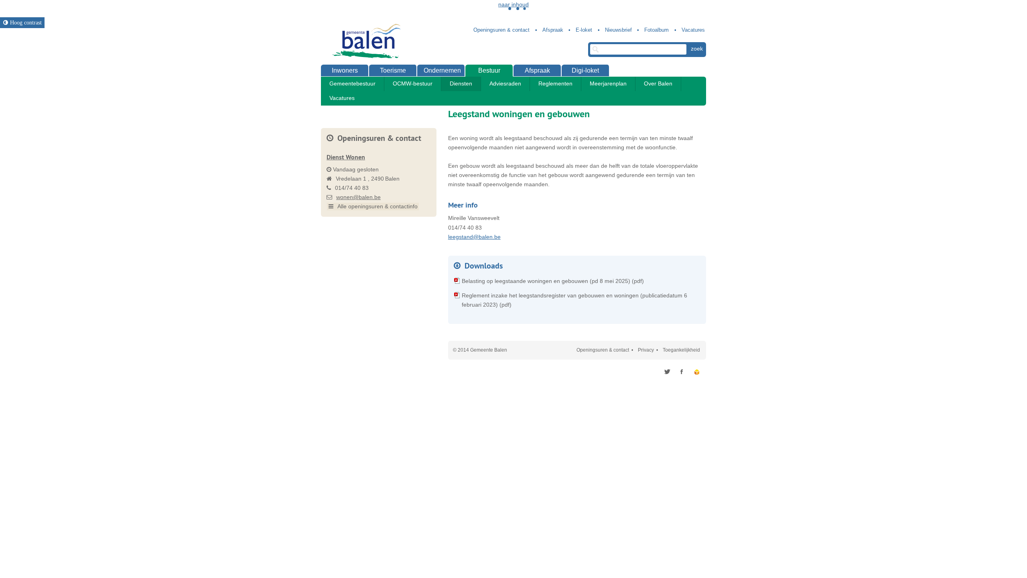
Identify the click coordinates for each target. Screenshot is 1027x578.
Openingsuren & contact (602, 350)
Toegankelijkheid (681, 350)
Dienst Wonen (346, 157)
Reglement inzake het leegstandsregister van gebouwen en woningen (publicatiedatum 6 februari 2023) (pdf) (574, 300)
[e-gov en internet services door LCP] (697, 372)
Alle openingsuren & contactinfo (377, 206)
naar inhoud (513, 4)
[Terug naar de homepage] (365, 41)
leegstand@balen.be (474, 237)
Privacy (646, 350)
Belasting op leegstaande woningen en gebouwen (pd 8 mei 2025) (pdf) (553, 281)
